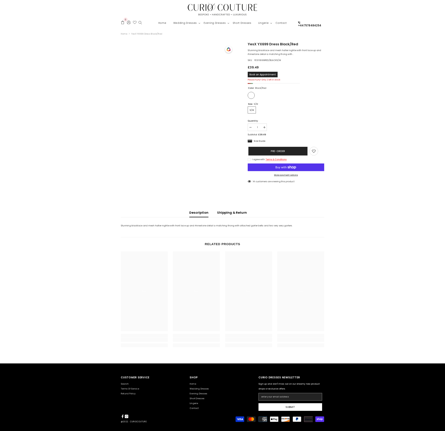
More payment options (286, 175)
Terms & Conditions (276, 159)
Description (198, 212)
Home (124, 33)
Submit (290, 407)
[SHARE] (321, 151)
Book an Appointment (262, 74)
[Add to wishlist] (313, 151)
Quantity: (253, 120)
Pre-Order (277, 151)
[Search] (140, 23)
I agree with (258, 159)
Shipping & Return (232, 212)
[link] (144, 340)
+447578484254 (309, 25)
